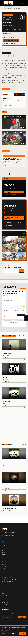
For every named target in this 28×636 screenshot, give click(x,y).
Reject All (14, 633)
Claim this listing (11, 281)
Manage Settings (5, 633)
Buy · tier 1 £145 (7, 490)
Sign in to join (23, 287)
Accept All (22, 633)
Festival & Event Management (9, 579)
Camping (5, 55)
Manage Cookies (6, 597)
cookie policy (17, 628)
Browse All (23, 444)
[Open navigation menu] (25, 3)
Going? (6, 43)
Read (23, 105)
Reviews (4, 552)
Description (6, 53)
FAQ (2, 586)
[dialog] (14, 630)
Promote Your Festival (8, 581)
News (3, 550)
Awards (3, 556)
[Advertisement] (14, 424)
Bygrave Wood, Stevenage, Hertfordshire (13, 29)
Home (3, 8)
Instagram (9, 226)
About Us (4, 564)
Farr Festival (16, 8)
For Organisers (6, 575)
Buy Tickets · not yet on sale (11, 40)
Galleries (4, 554)
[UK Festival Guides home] (14, 529)
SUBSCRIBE (22, 617)
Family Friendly (5, 174)
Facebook (19, 222)
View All (24, 233)
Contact (4, 568)
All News (23, 151)
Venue (20, 53)
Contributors (5, 566)
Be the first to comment (9, 37)
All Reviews (23, 89)
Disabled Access (14, 174)
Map (11, 55)
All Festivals (22, 336)
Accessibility (5, 604)
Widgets (4, 583)
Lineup (14, 53)
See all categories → (14, 194)
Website (8, 222)
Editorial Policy (6, 602)
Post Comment (21, 315)
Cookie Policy (5, 595)
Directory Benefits (7, 577)
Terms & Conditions (7, 600)
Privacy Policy (5, 593)
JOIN (22, 271)
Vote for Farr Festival (14, 192)
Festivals (9, 8)
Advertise (4, 570)
